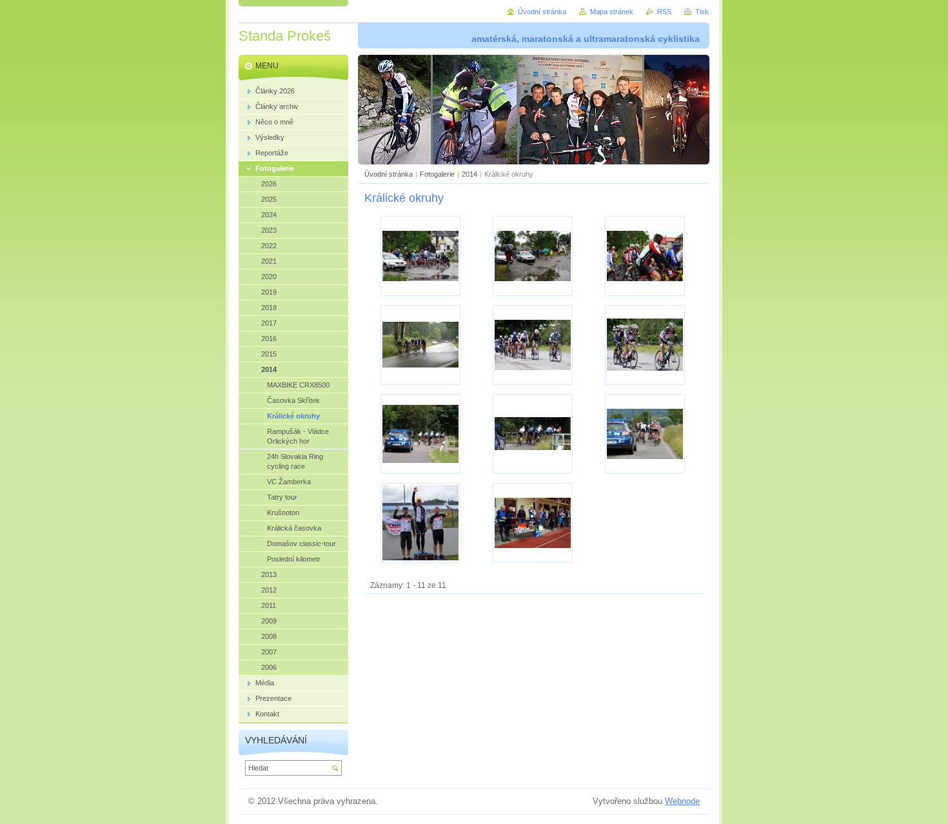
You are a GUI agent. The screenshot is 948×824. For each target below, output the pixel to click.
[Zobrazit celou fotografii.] (420, 256)
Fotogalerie (437, 174)
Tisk (702, 11)
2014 (469, 174)
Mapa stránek (611, 11)
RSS (664, 11)
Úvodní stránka (388, 174)
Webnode (682, 801)
